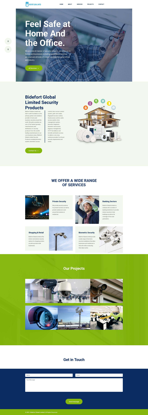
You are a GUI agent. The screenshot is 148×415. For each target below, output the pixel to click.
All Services (33, 68)
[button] (8, 41)
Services (79, 4)
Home (61, 4)
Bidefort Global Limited (37, 412)
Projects (90, 4)
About (70, 4)
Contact (101, 4)
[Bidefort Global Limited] (33, 4)
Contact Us (33, 151)
